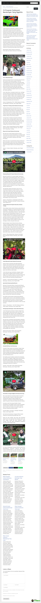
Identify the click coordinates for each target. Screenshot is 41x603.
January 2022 (29, 93)
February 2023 (29, 66)
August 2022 (29, 78)
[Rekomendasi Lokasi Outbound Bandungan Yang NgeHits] (14, 455)
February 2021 (29, 115)
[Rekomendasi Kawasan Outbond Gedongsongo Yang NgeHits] (21, 455)
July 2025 (28, 62)
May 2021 (28, 109)
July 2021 (28, 105)
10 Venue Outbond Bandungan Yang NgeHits (6, 458)
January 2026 (29, 50)
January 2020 (29, 142)
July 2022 (28, 80)
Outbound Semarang (30, 149)
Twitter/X (16, 467)
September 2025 (29, 58)
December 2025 (29, 52)
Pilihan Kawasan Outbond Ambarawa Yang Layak (19, 508)
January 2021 (29, 117)
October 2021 (29, 99)
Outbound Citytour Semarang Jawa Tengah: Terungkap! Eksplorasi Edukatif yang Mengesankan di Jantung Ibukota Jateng (32, 37)
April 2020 (28, 136)
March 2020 (28, 138)
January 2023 (29, 68)
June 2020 (28, 132)
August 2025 (29, 60)
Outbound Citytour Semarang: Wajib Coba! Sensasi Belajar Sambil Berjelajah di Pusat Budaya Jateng (32, 15)
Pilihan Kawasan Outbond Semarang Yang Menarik (7, 478)
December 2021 (29, 95)
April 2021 (28, 111)
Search (36, 8)
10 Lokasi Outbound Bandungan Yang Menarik (19, 478)
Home (4, 6)
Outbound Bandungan (9, 6)
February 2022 (29, 91)
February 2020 (29, 140)
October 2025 (29, 56)
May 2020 (28, 134)
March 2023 (28, 64)
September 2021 (29, 101)
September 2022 (29, 76)
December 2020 (29, 119)
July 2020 (28, 130)
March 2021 (28, 113)
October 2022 (29, 74)
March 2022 (28, 89)
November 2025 (29, 54)
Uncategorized (29, 151)
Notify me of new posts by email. (9, 595)
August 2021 (29, 103)
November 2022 (29, 72)
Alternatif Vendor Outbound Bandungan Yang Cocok (7, 508)
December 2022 (29, 70)
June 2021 (28, 107)
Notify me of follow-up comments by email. (11, 593)
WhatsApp (20, 467)
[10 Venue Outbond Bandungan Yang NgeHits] (6, 455)
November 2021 (29, 97)
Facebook (11, 467)
